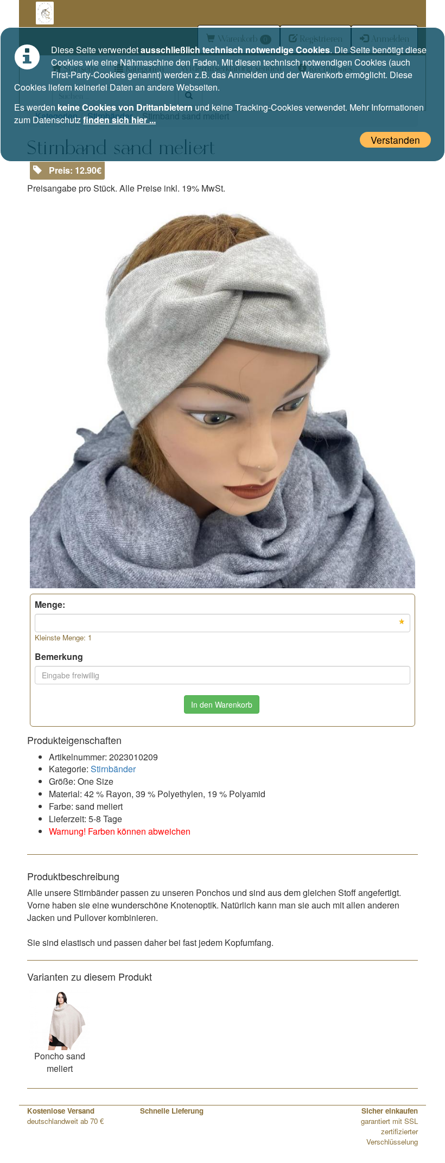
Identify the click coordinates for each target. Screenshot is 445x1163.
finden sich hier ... (119, 119)
